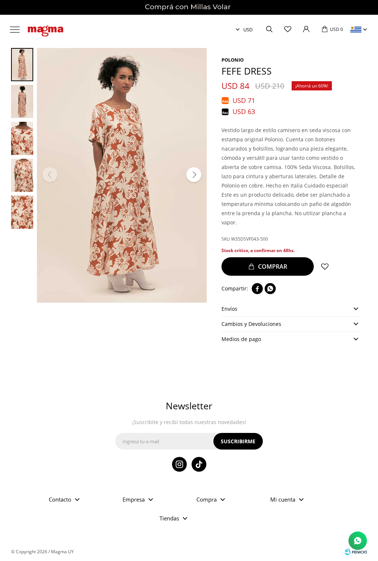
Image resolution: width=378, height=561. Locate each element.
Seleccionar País (355, 29)
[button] (269, 29)
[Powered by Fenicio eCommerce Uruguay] (356, 551)
